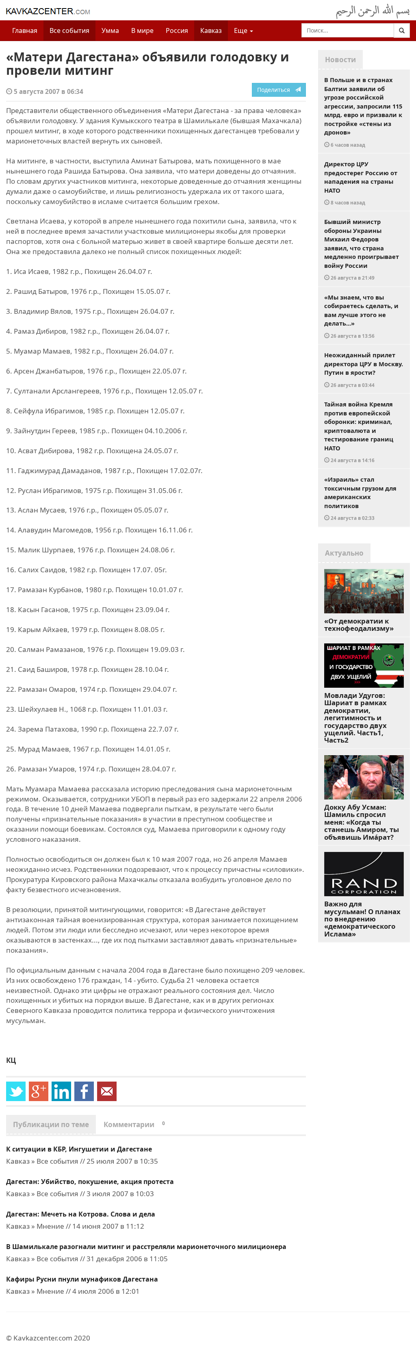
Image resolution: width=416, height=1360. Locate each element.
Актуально (344, 553)
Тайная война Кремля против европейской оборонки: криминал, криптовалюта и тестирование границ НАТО (358, 431)
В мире (142, 30)
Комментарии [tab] (134, 1124)
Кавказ (211, 30)
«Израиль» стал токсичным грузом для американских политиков (360, 498)
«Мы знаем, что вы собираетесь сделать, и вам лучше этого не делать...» (361, 316)
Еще (241, 30)
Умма (110, 30)
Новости (340, 59)
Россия (177, 30)
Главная (24, 30)
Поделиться (276, 89)
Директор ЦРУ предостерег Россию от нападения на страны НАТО (360, 183)
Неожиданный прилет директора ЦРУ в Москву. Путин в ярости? (363, 369)
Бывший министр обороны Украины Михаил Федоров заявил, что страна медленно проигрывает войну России (361, 249)
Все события (69, 30)
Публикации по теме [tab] (51, 1124)
